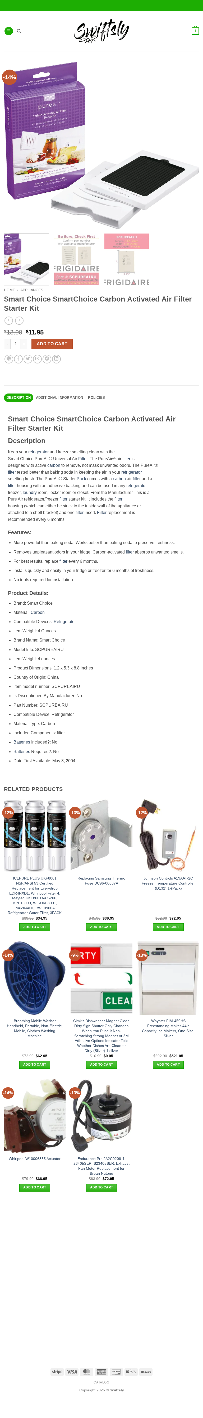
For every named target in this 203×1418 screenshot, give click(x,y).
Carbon (38, 612)
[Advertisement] (101, 1239)
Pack (81, 479)
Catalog (101, 1382)
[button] (8, 31)
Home (9, 290)
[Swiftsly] (101, 31)
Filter (82, 459)
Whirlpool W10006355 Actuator (35, 1159)
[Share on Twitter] (28, 359)
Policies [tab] (96, 398)
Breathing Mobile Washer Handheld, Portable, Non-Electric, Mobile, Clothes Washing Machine (35, 1028)
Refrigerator (65, 621)
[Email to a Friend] (37, 359)
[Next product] (8, 321)
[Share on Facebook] (18, 359)
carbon (53, 465)
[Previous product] (19, 321)
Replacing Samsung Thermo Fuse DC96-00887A (101, 880)
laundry (30, 492)
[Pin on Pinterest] (47, 359)
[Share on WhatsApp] (8, 359)
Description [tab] (19, 398)
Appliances (31, 290)
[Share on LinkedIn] (56, 359)
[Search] (19, 31)
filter (126, 459)
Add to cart (52, 344)
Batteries (21, 742)
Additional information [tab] (59, 398)
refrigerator (38, 452)
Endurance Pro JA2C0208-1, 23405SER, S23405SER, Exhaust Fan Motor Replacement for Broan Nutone (101, 1166)
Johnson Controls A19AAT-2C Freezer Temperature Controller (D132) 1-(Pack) (168, 883)
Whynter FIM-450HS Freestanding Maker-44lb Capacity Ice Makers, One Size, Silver (168, 1028)
